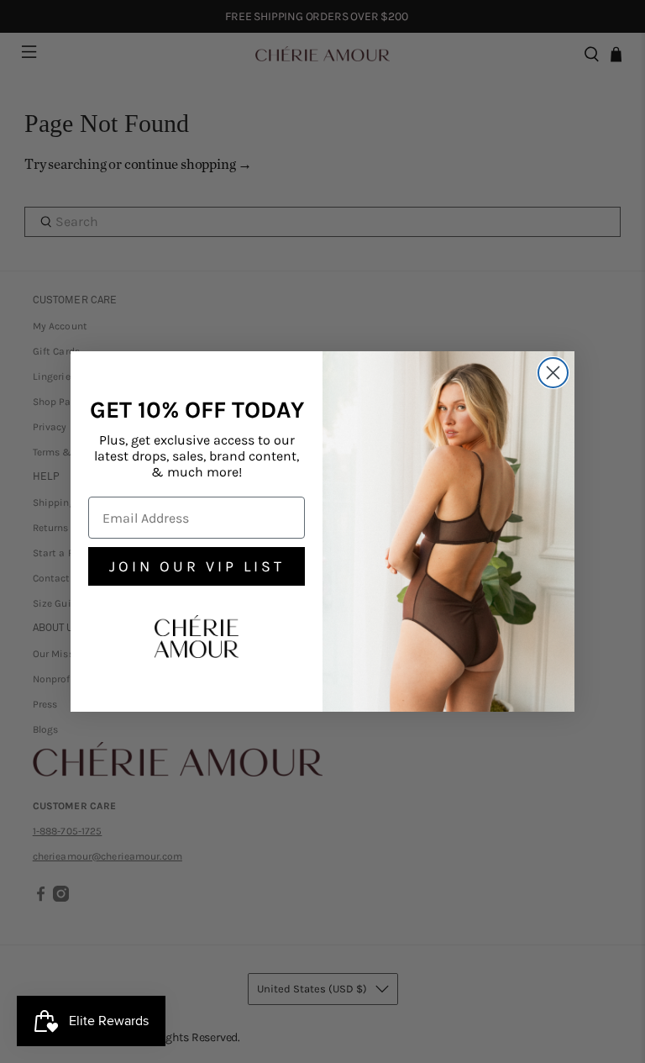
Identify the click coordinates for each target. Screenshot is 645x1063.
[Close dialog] (553, 372)
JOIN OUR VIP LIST (197, 566)
